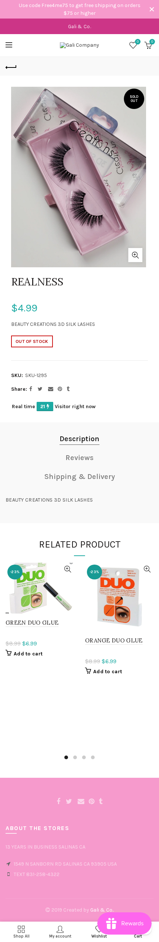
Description (79, 438)
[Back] (11, 66)
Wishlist (138, 42)
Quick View (67, 569)
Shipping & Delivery (79, 476)
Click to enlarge (135, 255)
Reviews (79, 457)
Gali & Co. (101, 910)
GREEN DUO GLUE (32, 622)
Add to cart (28, 654)
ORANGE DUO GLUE (114, 640)
